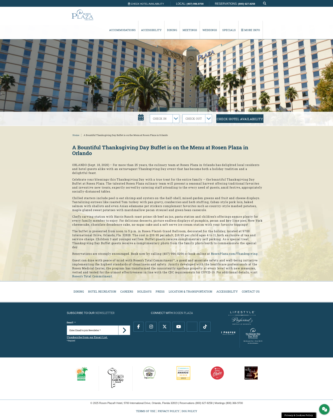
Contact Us (251, 291)
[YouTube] (179, 327)
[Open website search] (264, 3)
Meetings (189, 30)
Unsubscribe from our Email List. (87, 337)
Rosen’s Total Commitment (92, 276)
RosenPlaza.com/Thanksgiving (234, 253)
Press (160, 291)
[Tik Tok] (205, 327)
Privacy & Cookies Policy (298, 415)
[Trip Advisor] (192, 327)
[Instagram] (151, 327)
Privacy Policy (168, 411)
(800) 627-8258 (203, 403)
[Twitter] (164, 327)
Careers (126, 291)
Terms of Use (145, 411)
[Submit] (124, 330)
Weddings (209, 30)
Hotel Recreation (102, 291)
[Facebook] (138, 327)
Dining (172, 30)
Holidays (144, 291)
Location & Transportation (190, 291)
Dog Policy (189, 411)
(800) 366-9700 (234, 403)
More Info (252, 30)
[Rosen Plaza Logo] (89, 15)
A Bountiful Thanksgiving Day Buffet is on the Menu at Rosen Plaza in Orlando (126, 135)
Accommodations (122, 30)
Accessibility (151, 30)
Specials (229, 30)
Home (75, 135)
